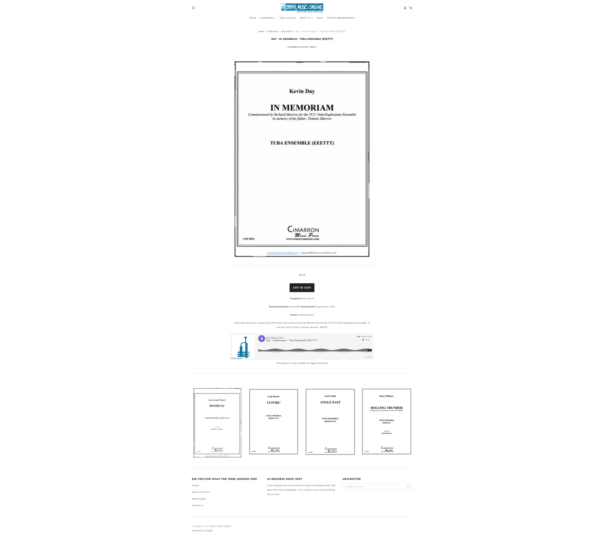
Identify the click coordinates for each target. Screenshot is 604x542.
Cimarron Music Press (302, 47)
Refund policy (199, 499)
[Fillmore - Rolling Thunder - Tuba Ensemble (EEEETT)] (386, 421)
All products (287, 32)
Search (195, 486)
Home (252, 18)
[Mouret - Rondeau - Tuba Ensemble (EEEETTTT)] (217, 424)
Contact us (197, 506)
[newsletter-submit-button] (408, 487)
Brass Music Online (221, 526)
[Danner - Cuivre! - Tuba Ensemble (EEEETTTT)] (273, 421)
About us (305, 18)
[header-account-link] (404, 7)
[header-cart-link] (409, 7)
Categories (267, 18)
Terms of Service (201, 492)
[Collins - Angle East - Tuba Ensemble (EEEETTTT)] (330, 421)
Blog (320, 18)
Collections (273, 32)
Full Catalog (288, 18)
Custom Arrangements (341, 18)
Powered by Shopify (202, 531)
